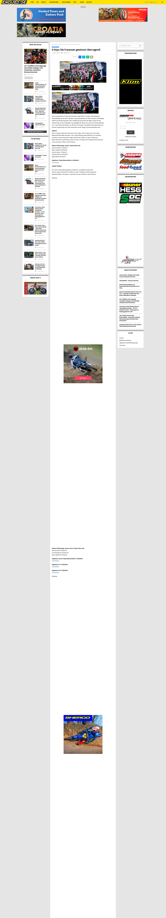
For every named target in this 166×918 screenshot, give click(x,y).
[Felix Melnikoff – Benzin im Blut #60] (29, 126)
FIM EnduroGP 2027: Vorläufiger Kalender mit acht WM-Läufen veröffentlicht (40, 266)
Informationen (53, 2)
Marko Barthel (57, 52)
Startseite (54, 44)
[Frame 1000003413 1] (83, 363)
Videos (82, 2)
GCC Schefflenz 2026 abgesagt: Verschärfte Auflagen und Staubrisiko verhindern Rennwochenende (35, 69)
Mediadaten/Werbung (125, 340)
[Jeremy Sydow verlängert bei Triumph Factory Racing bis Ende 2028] (29, 99)
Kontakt (121, 338)
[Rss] (156, 2)
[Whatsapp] (158, 2)
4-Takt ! (124, 128)
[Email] (154, 2)
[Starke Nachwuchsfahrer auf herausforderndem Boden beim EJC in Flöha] (29, 85)
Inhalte (43, 2)
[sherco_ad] (83, 734)
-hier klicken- (55, 162)
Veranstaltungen (55, 47)
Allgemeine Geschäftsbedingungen (128, 343)
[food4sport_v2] (130, 170)
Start (32, 2)
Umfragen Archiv (123, 140)
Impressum (122, 345)
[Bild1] (41, 24)
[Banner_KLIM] (130, 103)
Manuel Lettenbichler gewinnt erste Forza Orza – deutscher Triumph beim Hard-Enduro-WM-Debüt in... (40, 112)
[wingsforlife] (130, 263)
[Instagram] (150, 2)
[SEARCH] (140, 45)
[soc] (130, 203)
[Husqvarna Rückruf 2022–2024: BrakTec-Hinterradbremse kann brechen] (29, 243)
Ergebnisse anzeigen (130, 136)
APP (38, 2)
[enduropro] (130, 157)
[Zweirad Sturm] (130, 164)
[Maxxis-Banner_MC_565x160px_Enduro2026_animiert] (123, 9)
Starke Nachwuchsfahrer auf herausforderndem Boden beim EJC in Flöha (40, 86)
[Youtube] (152, 2)
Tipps (74, 2)
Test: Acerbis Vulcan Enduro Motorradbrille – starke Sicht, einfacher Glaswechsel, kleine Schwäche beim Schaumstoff (40, 229)
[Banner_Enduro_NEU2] (41, 9)
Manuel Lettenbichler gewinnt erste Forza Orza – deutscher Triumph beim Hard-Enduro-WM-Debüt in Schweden (40, 183)
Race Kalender (66, 2)
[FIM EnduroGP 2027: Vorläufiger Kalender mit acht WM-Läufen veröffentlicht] (29, 267)
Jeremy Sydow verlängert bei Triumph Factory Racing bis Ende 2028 (40, 99)
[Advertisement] (130, 230)
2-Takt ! (124, 126)
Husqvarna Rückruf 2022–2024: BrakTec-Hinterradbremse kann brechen (40, 243)
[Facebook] (146, 2)
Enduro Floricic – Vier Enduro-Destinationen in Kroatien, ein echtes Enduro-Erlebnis (40, 255)
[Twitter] (148, 2)
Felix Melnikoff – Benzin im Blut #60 (40, 124)
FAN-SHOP (89, 2)
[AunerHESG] (130, 192)
